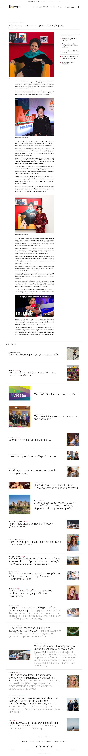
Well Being (60, 7)
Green (39, 1)
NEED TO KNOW (31, 1)
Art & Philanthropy (71, 7)
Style (53, 6)
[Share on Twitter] (37, 7)
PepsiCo (24, 88)
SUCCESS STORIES (23, 10)
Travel (59, 1)
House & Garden (51, 1)
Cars (44, 1)
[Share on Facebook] (34, 7)
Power (45, 6)
